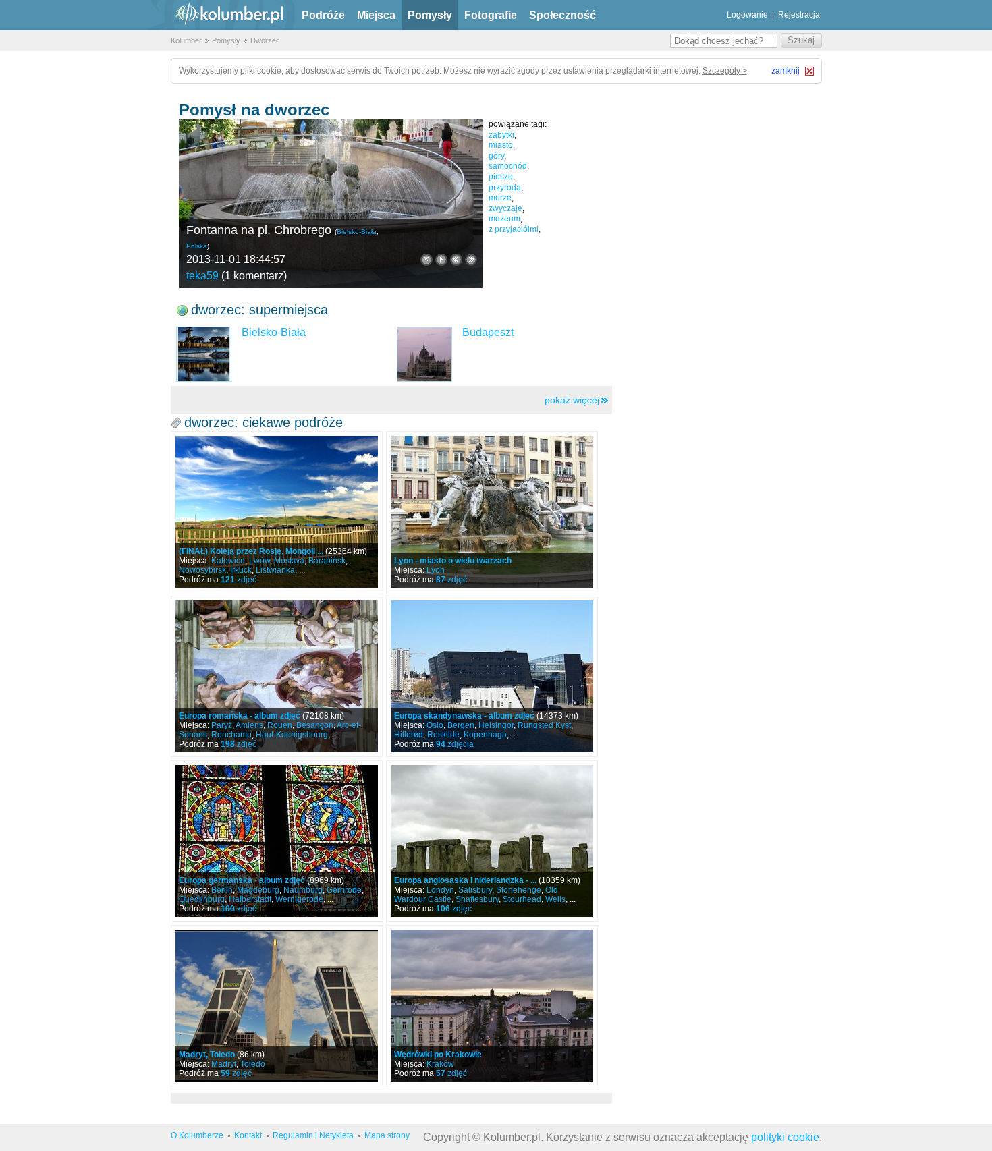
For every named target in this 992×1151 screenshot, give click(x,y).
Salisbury (475, 890)
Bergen (460, 725)
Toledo (252, 1064)
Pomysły (430, 15)
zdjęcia (455, 744)
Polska (196, 246)
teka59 (202, 275)
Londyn (440, 890)
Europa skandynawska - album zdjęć (464, 716)
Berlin (222, 890)
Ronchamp (231, 734)
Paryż (221, 725)
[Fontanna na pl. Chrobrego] (331, 203)
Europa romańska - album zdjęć (239, 716)
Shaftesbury (477, 899)
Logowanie (747, 15)
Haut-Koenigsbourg (292, 734)
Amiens (249, 725)
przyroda (505, 187)
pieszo (501, 176)
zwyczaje (505, 208)
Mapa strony (387, 1135)
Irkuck (241, 570)
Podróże (323, 15)
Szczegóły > (724, 71)
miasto (501, 145)
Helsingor (496, 725)
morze (500, 197)
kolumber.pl (218, 15)
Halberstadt (250, 899)
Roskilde (443, 734)
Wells (555, 899)
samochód (508, 166)
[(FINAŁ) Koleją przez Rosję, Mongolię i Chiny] (276, 512)
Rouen (279, 725)
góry (496, 156)
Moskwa (289, 560)
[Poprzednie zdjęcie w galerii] (471, 260)
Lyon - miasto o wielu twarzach (453, 560)
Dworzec (265, 40)
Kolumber (186, 40)
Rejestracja (799, 15)
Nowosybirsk (202, 570)
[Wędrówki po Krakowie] (492, 1006)
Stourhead (522, 899)
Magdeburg (258, 890)
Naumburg (303, 890)
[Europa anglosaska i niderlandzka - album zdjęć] (492, 841)
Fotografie (490, 15)
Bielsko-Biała (357, 231)
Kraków (440, 1064)
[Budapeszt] (424, 354)
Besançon (314, 725)
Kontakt (248, 1135)
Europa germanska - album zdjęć (242, 880)
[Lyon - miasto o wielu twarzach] (492, 512)
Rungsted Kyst (544, 725)
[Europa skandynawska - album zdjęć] (492, 676)
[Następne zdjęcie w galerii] (456, 260)
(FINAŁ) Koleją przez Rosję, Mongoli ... (251, 551)
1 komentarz (254, 275)
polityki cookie (785, 1137)
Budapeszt (488, 332)
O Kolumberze (197, 1135)
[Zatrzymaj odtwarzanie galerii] (441, 260)
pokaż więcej (572, 400)
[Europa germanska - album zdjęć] (276, 841)
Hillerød (408, 734)
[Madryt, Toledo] (276, 1006)
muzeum (504, 218)
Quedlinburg (202, 899)
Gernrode (344, 890)
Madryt (223, 1064)
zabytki (501, 135)
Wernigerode (299, 899)
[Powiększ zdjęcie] (426, 260)
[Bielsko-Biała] (203, 354)
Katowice (228, 560)
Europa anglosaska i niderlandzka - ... (465, 880)
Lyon (435, 570)
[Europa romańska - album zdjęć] (276, 676)
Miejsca (376, 15)
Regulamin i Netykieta (313, 1135)
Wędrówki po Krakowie (438, 1054)
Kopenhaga (485, 734)
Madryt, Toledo (207, 1054)
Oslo (434, 725)
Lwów (259, 560)
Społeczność (562, 15)
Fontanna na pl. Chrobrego (258, 230)
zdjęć (238, 579)
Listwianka (275, 570)
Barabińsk (327, 560)
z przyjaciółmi (514, 229)
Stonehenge (518, 890)
